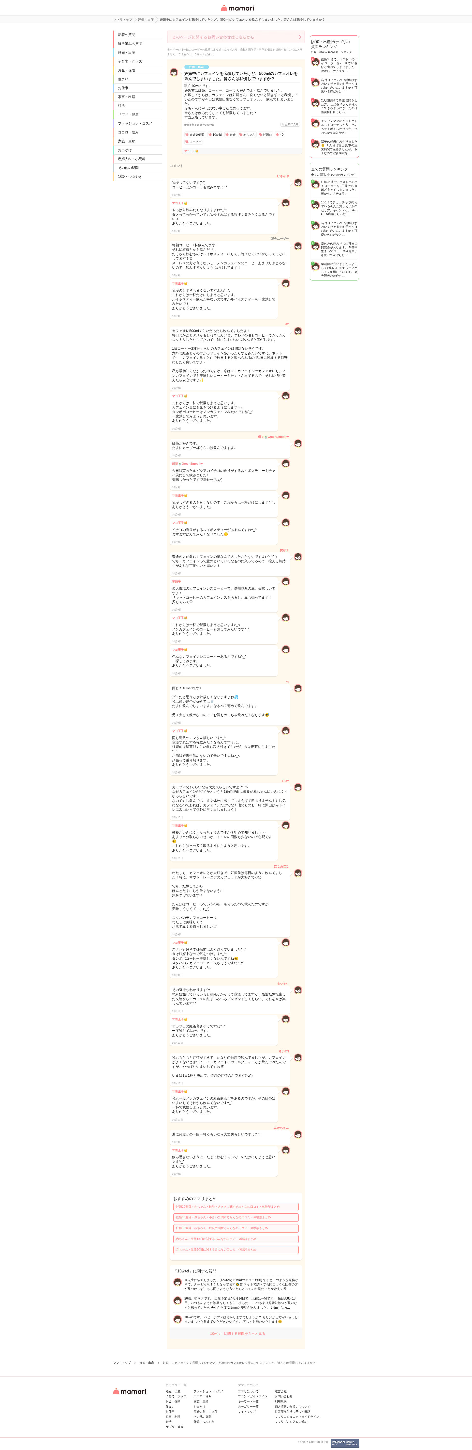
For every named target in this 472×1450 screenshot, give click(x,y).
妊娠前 (267, 134)
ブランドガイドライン (252, 1396)
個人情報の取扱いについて (292, 1406)
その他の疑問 (128, 168)
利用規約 (281, 1401)
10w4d (217, 134)
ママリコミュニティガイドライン (297, 1416)
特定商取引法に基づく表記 (292, 1411)
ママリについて (248, 1391)
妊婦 (233, 134)
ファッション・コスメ (135, 123)
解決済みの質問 (130, 44)
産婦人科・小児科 (132, 159)
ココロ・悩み (128, 132)
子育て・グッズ (130, 61)
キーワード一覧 (248, 1401)
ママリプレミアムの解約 (291, 1421)
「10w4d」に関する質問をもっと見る (236, 1333)
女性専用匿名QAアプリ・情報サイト (237, 11)
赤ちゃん (249, 134)
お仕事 (123, 88)
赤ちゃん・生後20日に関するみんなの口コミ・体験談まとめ (216, 1249)
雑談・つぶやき (130, 177)
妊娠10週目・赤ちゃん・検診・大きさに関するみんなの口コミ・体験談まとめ (228, 1206)
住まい (123, 79)
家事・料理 (126, 97)
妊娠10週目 (197, 134)
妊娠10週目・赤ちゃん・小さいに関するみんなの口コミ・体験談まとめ (223, 1217)
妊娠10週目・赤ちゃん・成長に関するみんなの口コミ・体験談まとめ (222, 1228)
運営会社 (281, 1391)
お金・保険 (126, 70)
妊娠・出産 (126, 52)
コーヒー (195, 142)
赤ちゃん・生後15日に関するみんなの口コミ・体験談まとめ (216, 1239)
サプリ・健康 (128, 114)
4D (282, 134)
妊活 (121, 106)
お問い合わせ (284, 1396)
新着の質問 (126, 35)
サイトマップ (247, 1411)
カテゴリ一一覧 (248, 1406)
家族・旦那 (126, 141)
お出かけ (125, 150)
